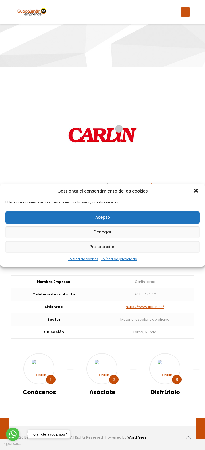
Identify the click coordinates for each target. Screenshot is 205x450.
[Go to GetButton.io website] (12, 444)
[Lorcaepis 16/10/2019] (200, 428)
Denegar (103, 232)
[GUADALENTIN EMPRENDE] (32, 12)
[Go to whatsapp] (12, 434)
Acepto (102, 217)
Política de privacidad (119, 259)
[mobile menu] (185, 12)
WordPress (137, 437)
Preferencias (103, 246)
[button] (196, 191)
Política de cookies (83, 259)
